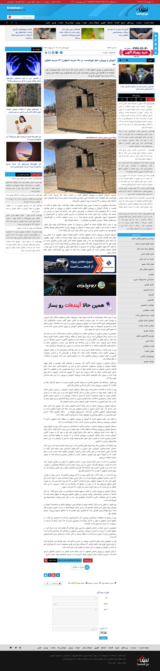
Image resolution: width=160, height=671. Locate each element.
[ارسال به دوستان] (49, 53)
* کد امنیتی (104, 628)
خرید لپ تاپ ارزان (146, 259)
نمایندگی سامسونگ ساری (144, 279)
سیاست (139, 22)
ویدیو (54, 22)
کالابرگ (151, 294)
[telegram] (12, 22)
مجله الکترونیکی (77, 655)
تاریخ (123, 22)
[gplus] (54, 575)
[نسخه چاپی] (46, 53)
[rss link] (20, 647)
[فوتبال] (156, 44)
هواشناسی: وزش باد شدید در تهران (28, 228)
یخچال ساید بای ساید (145, 248)
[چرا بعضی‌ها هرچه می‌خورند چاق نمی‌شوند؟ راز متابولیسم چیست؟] (23, 124)
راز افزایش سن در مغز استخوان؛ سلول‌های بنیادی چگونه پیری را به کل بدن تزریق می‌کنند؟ (23, 79)
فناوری (103, 22)
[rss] (16, 22)
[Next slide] (120, 60)
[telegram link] (15, 647)
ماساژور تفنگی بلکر (147, 269)
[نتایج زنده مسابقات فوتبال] (156, 52)
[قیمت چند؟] (156, 39)
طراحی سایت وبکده (146, 325)
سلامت (60, 22)
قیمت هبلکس (148, 310)
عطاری (151, 274)
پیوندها (46, 2)
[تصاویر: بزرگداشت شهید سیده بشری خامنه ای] (129, 74)
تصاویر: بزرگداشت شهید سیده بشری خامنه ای (130, 88)
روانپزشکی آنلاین (147, 356)
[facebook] (50, 575)
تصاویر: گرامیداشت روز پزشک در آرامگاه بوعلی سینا (23, 195)
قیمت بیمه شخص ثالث (145, 315)
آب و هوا (39, 2)
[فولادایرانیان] (80, 264)
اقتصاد (116, 22)
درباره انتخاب (122, 655)
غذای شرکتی (149, 284)
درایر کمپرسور (149, 289)
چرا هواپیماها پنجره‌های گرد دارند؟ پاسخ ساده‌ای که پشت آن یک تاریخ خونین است (23, 165)
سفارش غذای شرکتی (146, 320)
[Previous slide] (127, 60)
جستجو (58, 655)
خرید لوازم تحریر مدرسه (145, 243)
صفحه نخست (149, 22)
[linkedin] (58, 575)
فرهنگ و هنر (94, 22)
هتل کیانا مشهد (148, 264)
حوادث (84, 22)
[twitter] (7, 22)
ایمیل (106, 603)
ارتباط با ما (112, 655)
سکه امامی (150, 340)
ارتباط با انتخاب (56, 2)
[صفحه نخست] (156, 35)
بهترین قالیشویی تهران (145, 335)
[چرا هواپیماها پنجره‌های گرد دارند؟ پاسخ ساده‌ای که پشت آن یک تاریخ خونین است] (23, 151)
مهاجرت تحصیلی (147, 305)
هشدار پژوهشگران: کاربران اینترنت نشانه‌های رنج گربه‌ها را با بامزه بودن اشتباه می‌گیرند (21, 33)
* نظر (106, 609)
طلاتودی (150, 300)
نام (107, 597)
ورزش (78, 22)
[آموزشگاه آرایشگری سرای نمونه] (80, 306)
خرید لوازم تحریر (147, 253)
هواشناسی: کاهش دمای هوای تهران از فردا (26, 178)
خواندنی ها (70, 22)
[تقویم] (156, 48)
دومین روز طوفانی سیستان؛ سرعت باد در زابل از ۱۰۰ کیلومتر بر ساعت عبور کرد (23, 200)
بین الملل (130, 22)
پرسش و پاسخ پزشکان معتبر (143, 238)
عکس (48, 22)
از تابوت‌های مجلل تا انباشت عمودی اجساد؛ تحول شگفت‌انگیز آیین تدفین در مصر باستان (23, 110)
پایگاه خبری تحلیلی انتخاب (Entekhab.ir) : (101, 137)
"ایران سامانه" (112, 663)
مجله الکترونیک (20, 2)
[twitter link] (11, 647)
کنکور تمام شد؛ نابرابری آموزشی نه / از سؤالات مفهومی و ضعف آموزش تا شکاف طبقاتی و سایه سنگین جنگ (23, 208)
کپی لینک (87, 560)
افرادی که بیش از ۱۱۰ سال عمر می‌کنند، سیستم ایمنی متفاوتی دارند (118, 32)
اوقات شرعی (30, 2)
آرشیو (52, 655)
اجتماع (110, 22)
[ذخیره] (53, 53)
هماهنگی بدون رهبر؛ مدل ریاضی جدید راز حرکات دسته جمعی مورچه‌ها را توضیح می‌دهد (70, 33)
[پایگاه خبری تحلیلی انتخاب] (144, 11)
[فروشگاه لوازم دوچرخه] (80, 285)
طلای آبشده (149, 351)
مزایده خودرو (149, 330)
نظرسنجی (10, 2)
